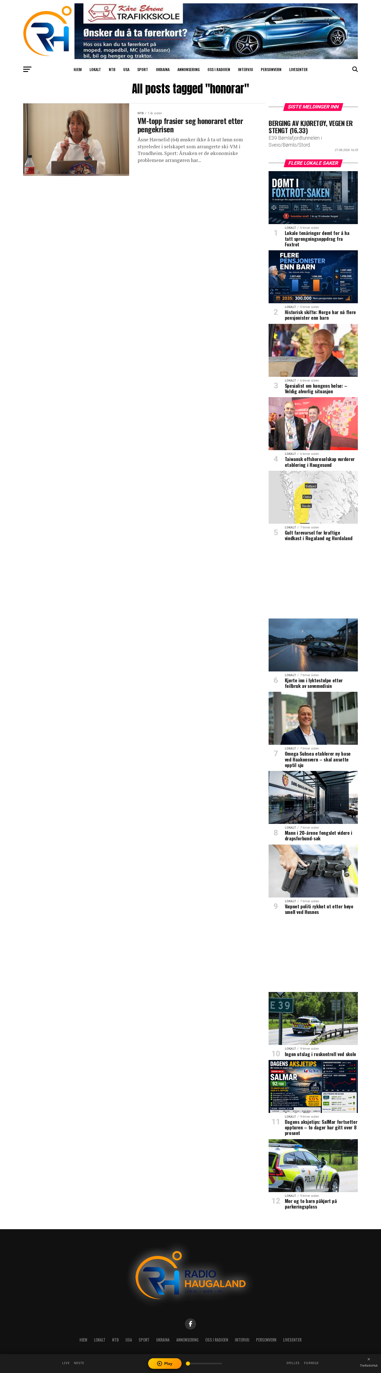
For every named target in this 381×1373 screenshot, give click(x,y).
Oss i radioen (219, 69)
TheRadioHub (369, 1365)
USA (126, 69)
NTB (112, 69)
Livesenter (298, 69)
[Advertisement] (313, 582)
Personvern (271, 69)
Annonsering (188, 69)
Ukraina (163, 69)
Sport (142, 69)
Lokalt (95, 69)
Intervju (245, 69)
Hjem (78, 69)
